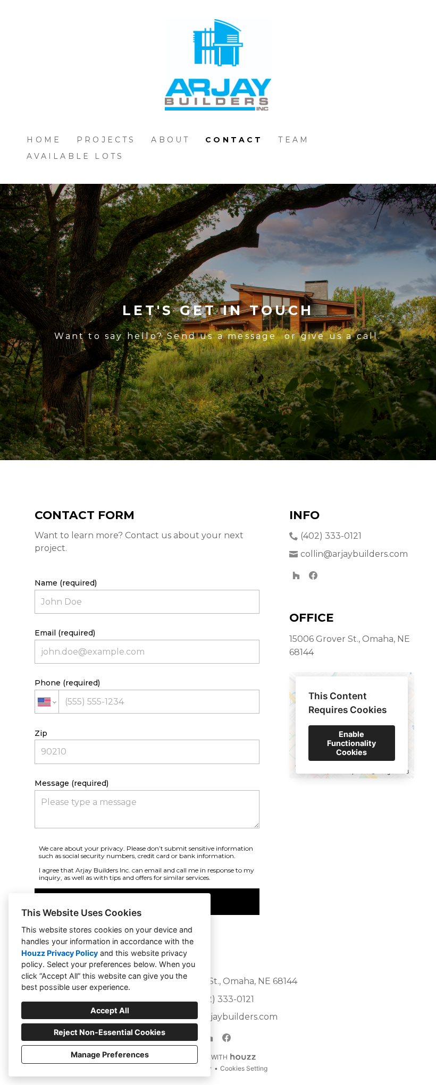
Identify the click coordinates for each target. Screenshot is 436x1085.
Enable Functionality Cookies (351, 743)
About (170, 140)
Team (293, 140)
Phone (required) (67, 683)
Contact (234, 140)
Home (44, 140)
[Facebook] (313, 575)
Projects (106, 140)
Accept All (109, 1010)
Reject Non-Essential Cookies (109, 1032)
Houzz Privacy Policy (59, 952)
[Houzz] (296, 575)
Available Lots (75, 156)
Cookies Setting (243, 1068)
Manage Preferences (110, 1054)
